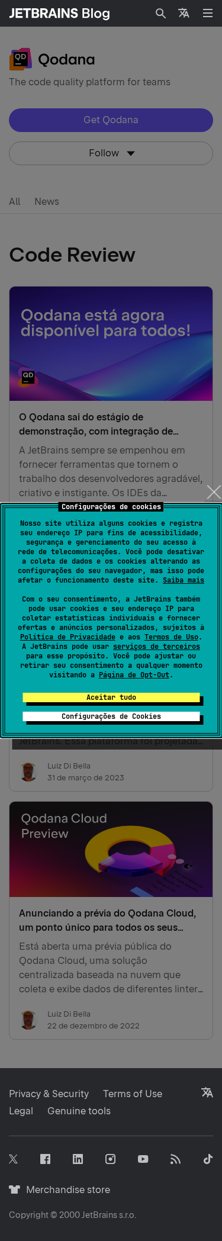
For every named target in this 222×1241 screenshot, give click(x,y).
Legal (21, 1111)
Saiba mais (183, 580)
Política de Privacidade (67, 637)
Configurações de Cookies (111, 716)
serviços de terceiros (156, 646)
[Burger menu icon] (208, 13)
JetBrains (99, 1215)
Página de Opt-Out (134, 675)
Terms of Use (132, 1093)
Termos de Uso (171, 637)
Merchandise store (65, 1189)
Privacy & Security (49, 1093)
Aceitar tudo (111, 697)
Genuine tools (79, 1111)
